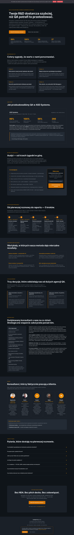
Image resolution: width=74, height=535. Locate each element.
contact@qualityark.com (40, 506)
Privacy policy (60, 1)
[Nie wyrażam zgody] (72, 1)
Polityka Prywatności (42, 529)
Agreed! (54, 1)
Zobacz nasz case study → (33, 32)
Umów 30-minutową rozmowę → (17, 32)
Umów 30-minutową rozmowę (56, 185)
